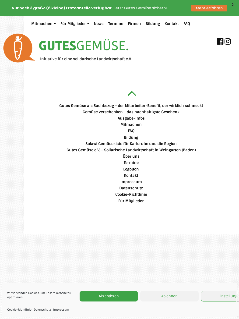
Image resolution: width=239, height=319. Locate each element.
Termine (115, 23)
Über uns (131, 156)
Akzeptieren (109, 296)
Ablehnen (169, 296)
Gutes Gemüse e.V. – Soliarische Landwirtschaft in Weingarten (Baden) (131, 150)
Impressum (61, 310)
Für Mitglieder (131, 200)
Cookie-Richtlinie (19, 310)
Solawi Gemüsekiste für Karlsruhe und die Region (131, 143)
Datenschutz (42, 310)
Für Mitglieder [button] (73, 23)
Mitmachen (131, 124)
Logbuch (131, 169)
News (99, 23)
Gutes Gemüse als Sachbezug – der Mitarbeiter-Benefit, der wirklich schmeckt (131, 105)
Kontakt (172, 23)
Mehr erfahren (209, 8)
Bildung (153, 23)
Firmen (134, 23)
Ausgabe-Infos (131, 118)
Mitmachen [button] (42, 23)
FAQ (186, 23)
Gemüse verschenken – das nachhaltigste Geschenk (131, 112)
